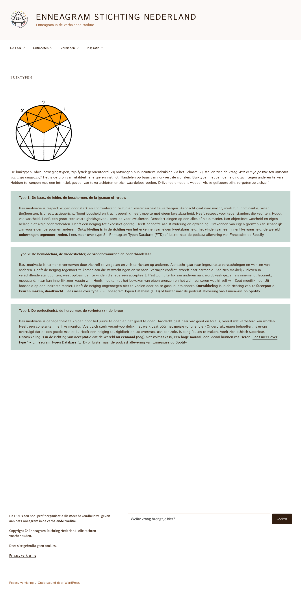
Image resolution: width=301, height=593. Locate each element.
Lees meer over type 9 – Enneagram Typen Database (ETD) (112, 291)
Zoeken (282, 519)
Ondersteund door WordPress (59, 583)
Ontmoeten (41, 48)
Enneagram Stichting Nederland (116, 17)
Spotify (258, 234)
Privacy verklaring (22, 555)
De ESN (15, 48)
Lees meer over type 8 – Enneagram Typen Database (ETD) (116, 234)
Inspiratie (93, 48)
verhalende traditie (61, 521)
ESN (17, 516)
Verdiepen (68, 48)
